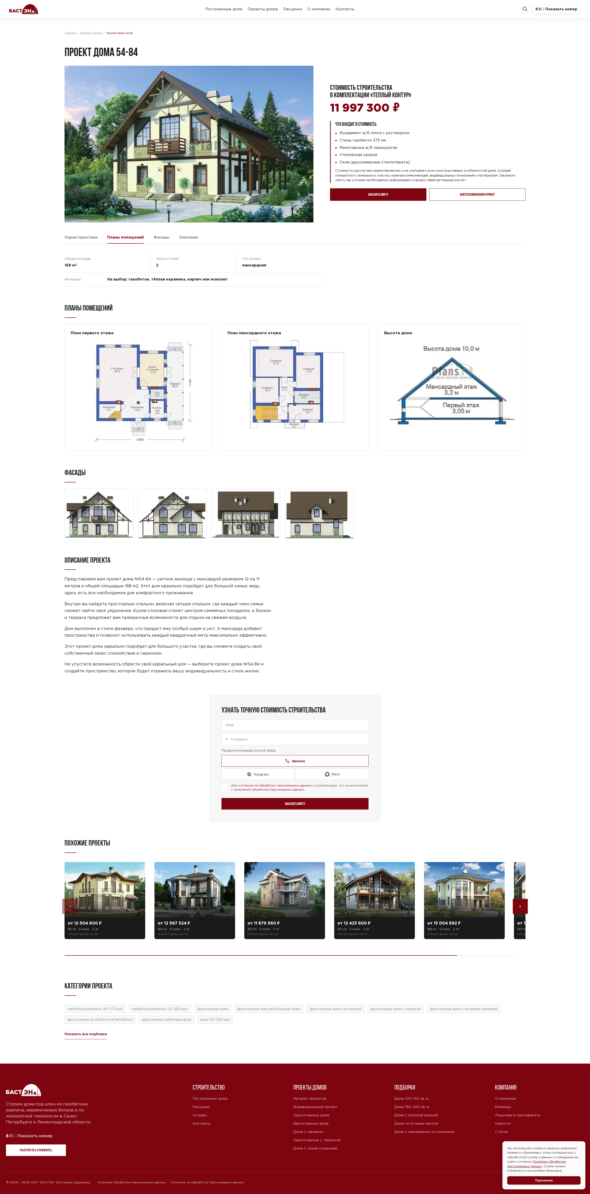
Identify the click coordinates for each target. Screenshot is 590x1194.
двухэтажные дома (212, 1009)
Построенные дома (223, 9)
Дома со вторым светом (416, 1123)
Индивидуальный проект (315, 1107)
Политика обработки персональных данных (131, 1182)
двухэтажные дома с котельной (335, 1009)
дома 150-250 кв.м (215, 1019)
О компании (318, 9)
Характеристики (81, 237)
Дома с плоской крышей (416, 1115)
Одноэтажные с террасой (317, 1140)
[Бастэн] (23, 9)
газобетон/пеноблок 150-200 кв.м (160, 1009)
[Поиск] (525, 9)
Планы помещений (125, 237)
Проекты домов (263, 9)
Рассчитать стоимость (36, 1150)
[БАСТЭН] (24, 1090)
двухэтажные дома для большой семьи (268, 1009)
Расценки (292, 9)
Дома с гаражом (308, 1132)
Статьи (501, 1132)
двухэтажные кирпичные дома (166, 1019)
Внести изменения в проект (477, 194)
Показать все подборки (86, 1034)
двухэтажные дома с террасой (396, 1009)
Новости (502, 1123)
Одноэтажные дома (311, 1115)
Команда (503, 1107)
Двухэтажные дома (310, 1123)
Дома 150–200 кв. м (411, 1107)
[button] (556, 9)
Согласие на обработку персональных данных (207, 1182)
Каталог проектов (309, 1098)
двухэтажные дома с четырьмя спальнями (464, 1009)
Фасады (161, 237)
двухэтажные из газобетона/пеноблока (100, 1019)
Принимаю (544, 1180)
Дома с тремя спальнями (315, 1148)
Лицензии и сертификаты (518, 1115)
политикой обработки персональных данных (269, 789)
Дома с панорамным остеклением (424, 1132)
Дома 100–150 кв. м (411, 1098)
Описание (188, 237)
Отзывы (200, 1115)
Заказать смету (378, 194)
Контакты (345, 9)
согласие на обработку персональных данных (275, 785)
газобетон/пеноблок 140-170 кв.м (95, 1009)
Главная (70, 33)
